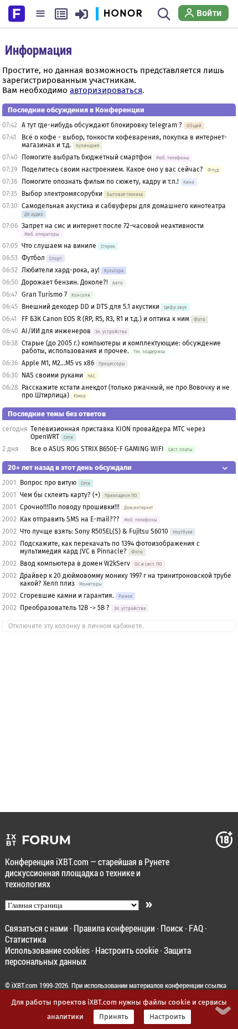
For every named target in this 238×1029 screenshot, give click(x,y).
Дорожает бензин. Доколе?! (65, 282)
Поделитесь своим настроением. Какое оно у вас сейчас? (112, 169)
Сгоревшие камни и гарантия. (67, 595)
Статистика (25, 939)
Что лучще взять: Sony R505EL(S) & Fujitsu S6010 (95, 531)
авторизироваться (106, 90)
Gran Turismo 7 (44, 294)
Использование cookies (47, 950)
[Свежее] (61, 13)
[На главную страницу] (16, 13)
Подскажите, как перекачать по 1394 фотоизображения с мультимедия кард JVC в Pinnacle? (110, 547)
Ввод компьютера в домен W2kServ (75, 563)
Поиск (172, 928)
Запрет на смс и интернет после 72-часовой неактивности (113, 226)
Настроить (167, 1016)
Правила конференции (114, 928)
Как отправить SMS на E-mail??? (70, 519)
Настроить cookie (126, 950)
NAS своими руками (52, 375)
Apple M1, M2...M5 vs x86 (58, 363)
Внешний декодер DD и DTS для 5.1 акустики (90, 307)
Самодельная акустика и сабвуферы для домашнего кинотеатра (124, 206)
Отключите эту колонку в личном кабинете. (76, 626)
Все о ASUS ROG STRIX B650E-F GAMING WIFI (97, 449)
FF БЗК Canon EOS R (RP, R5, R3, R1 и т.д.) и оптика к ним (106, 319)
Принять (113, 1016)
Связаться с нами (36, 928)
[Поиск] (164, 13)
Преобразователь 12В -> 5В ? (65, 608)
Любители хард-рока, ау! (61, 270)
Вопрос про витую (48, 483)
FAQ (196, 928)
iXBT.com (25, 985)
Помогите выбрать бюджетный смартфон (87, 157)
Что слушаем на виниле (59, 246)
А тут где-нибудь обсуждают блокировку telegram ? (103, 125)
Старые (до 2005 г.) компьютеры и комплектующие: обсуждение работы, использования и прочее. (121, 347)
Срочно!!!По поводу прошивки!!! (70, 507)
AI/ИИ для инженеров (56, 331)
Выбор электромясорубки (62, 194)
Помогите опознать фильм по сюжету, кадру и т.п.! (100, 181)
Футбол (33, 258)
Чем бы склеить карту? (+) (60, 495)
